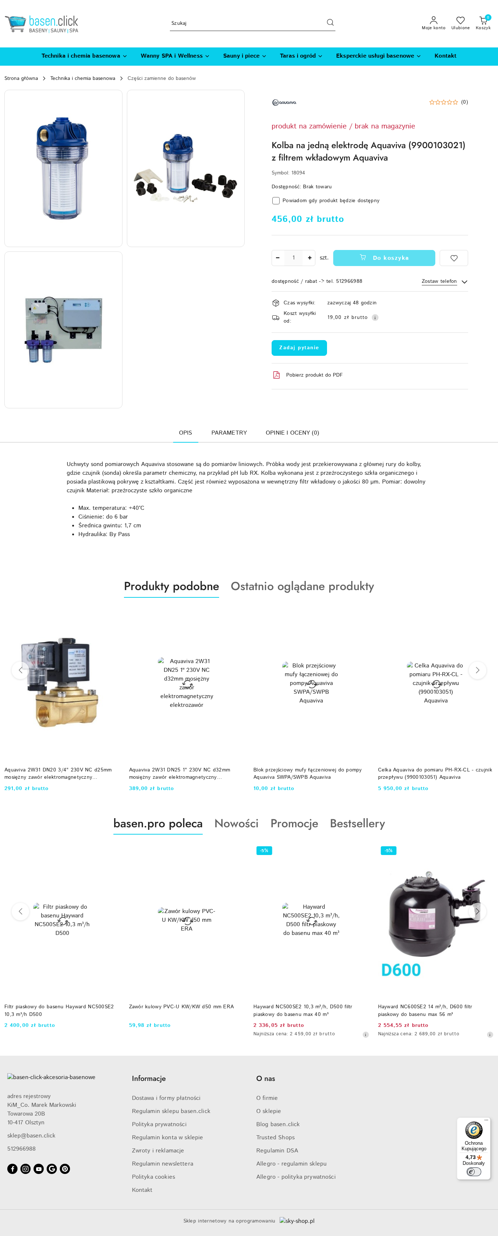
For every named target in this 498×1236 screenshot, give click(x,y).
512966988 (21, 1149)
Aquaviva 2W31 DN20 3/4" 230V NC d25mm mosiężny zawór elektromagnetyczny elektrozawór (58, 773)
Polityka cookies (153, 1177)
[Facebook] (12, 1169)
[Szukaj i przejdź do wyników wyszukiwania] (330, 23)
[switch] (474, 1171)
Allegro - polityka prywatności (296, 1177)
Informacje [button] (149, 1078)
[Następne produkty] (477, 670)
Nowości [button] (236, 823)
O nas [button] (265, 1078)
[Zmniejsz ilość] (277, 258)
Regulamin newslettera (162, 1164)
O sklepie (268, 1111)
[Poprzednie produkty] (20, 670)
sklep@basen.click (31, 1136)
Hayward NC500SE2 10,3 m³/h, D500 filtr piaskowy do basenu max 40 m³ (303, 1010)
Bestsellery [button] (357, 823)
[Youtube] (39, 1169)
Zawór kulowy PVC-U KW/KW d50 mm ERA (181, 1006)
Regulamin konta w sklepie (167, 1137)
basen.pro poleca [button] (158, 823)
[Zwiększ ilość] (309, 258)
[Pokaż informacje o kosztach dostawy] (375, 317)
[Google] (52, 1169)
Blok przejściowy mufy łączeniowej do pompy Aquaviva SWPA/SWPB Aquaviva (307, 773)
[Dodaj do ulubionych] (454, 258)
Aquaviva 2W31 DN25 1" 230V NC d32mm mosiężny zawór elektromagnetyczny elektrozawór (179, 773)
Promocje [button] (294, 823)
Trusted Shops (275, 1137)
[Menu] (486, 1121)
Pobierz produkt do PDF (314, 375)
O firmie (267, 1098)
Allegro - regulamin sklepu (291, 1164)
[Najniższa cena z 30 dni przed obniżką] (365, 1034)
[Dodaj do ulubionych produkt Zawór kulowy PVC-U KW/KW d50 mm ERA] (236, 851)
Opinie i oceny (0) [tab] (292, 433)
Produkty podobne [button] (171, 586)
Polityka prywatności (159, 1124)
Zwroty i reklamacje (158, 1151)
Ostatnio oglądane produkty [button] (302, 586)
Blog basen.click (278, 1124)
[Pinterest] (65, 1169)
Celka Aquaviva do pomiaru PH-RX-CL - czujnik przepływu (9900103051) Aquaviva (435, 773)
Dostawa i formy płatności (166, 1098)
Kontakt (142, 1190)
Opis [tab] (185, 433)
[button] (63, 168)
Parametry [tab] (229, 433)
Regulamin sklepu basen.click (171, 1111)
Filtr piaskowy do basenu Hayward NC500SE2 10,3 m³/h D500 (59, 1010)
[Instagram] (25, 1169)
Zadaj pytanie (299, 347)
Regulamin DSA (277, 1151)
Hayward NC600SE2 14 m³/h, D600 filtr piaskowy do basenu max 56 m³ (425, 1010)
